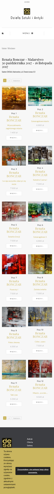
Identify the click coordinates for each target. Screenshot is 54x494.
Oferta (30, 442)
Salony (30, 445)
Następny (16, 80)
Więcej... (14, 137)
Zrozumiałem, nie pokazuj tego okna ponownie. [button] (32, 470)
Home (4, 48)
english (27, 2)
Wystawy (11, 48)
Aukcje (30, 439)
